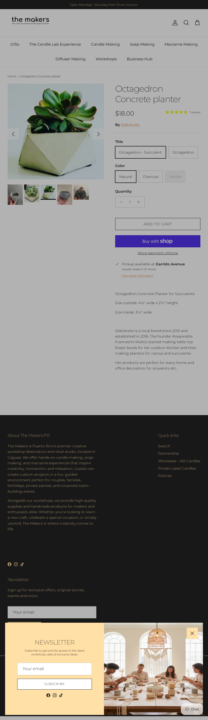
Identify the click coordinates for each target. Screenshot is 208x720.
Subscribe (54, 684)
